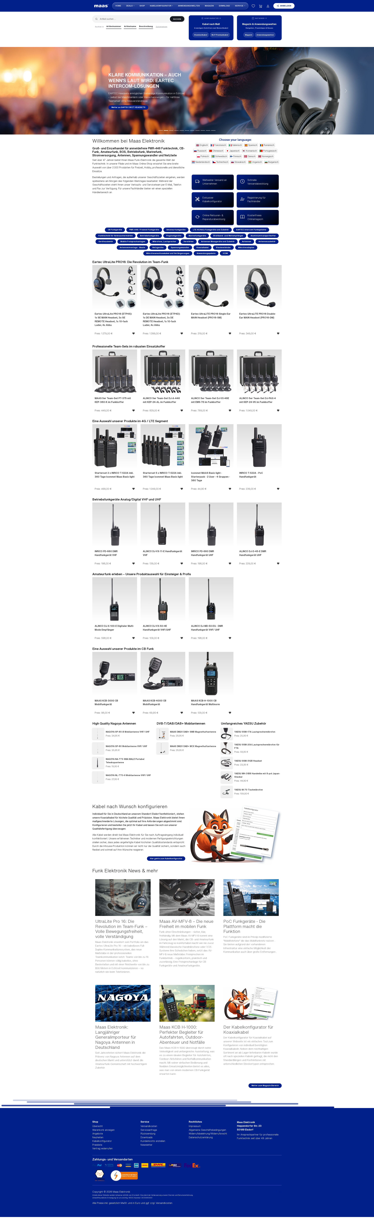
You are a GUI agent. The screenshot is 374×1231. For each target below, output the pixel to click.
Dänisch (251, 156)
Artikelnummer (113, 26)
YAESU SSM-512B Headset (248, 761)
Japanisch (234, 151)
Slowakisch (240, 162)
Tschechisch (222, 162)
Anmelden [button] (285, 6)
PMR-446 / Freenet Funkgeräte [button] (144, 230)
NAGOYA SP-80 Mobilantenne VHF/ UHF (126, 746)
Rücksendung (148, 1133)
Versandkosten (149, 1126)
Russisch (201, 151)
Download (224, 6)
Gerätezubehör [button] (105, 241)
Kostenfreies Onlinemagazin (255, 217)
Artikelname (130, 26)
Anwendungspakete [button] (206, 253)
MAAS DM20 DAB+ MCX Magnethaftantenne (193, 746)
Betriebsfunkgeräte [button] (149, 236)
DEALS (129, 6)
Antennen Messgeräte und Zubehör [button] (218, 241)
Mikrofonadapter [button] (246, 247)
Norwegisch (267, 156)
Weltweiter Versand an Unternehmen (214, 182)
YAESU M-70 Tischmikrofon (248, 790)
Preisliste (97, 1145)
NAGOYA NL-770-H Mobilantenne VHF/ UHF (128, 775)
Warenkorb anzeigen (103, 1130)
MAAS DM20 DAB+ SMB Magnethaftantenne (193, 732)
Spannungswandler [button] (180, 247)
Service (239, 6)
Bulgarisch (273, 162)
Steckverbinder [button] (223, 247)
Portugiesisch (270, 151)
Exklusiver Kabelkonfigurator (212, 199)
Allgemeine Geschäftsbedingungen (207, 1130)
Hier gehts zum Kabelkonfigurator (166, 858)
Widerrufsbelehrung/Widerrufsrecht (208, 1133)
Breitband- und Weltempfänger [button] (228, 236)
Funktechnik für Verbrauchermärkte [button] (115, 236)
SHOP (142, 6)
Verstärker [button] (188, 241)
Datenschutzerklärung (201, 1137)
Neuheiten (97, 1137)
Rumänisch (269, 145)
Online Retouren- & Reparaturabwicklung (213, 217)
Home (118, 6)
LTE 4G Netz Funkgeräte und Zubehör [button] (211, 230)
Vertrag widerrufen (102, 1148)
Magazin (209, 6)
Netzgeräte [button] (157, 247)
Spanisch (252, 145)
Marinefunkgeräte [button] (197, 236)
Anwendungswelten (189, 6)
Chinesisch (218, 151)
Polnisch (205, 156)
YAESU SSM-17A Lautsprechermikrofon (254, 732)
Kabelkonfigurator (160, 6)
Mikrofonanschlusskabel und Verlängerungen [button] (167, 253)
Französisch (220, 145)
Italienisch (237, 145)
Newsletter (146, 1145)
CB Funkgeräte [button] (115, 230)
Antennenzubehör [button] (267, 241)
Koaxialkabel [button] (202, 247)
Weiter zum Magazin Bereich (265, 1085)
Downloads (147, 1137)
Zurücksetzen (161, 27)
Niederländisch (202, 162)
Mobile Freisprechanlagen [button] (132, 241)
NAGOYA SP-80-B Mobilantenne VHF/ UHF (128, 732)
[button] (28, 90)
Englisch (204, 145)
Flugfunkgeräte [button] (173, 236)
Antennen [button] (246, 241)
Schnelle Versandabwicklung (257, 182)
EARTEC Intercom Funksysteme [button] (251, 230)
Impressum (195, 1126)
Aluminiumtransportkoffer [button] (263, 236)
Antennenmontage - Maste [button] (132, 247)
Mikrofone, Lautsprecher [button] (164, 241)
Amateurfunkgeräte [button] (176, 230)
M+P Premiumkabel (220, 35)
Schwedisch (221, 156)
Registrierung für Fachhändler (256, 199)
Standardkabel (200, 35)
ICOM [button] (225, 253)
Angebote (97, 1133)
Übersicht (97, 1126)
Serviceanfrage (149, 1130)
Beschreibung (146, 26)
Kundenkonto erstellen (153, 1141)
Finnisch (237, 156)
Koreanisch (251, 151)
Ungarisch (257, 162)
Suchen (177, 19)
